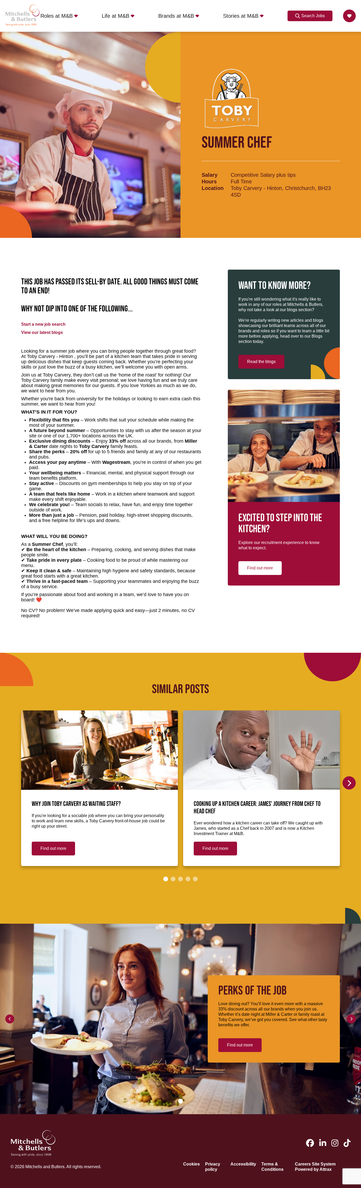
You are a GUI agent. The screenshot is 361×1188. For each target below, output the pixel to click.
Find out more (260, 568)
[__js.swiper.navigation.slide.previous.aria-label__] (9, 1018)
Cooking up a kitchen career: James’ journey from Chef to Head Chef (257, 807)
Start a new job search (43, 324)
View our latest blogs (42, 332)
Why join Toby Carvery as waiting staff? (76, 804)
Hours (209, 181)
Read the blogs (261, 361)
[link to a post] (99, 750)
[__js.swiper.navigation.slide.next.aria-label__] (349, 783)
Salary (209, 175)
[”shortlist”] (349, 16)
